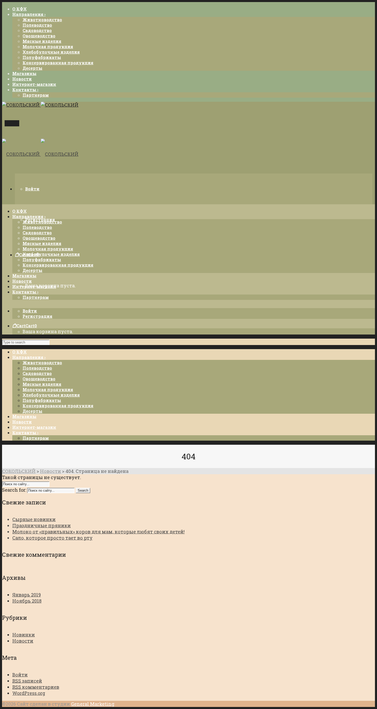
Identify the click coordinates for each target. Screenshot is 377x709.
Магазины (24, 416)
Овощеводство (39, 35)
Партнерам (36, 95)
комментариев (35, 687)
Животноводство (42, 19)
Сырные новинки (34, 519)
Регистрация (37, 316)
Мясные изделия (42, 41)
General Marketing (92, 704)
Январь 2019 (26, 595)
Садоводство (37, 30)
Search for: (14, 490)
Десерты (32, 68)
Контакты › (25, 432)
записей (27, 681)
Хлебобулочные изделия (51, 52)
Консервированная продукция (58, 62)
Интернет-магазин (34, 427)
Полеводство (37, 25)
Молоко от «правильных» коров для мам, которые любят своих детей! (98, 532)
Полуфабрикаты (42, 57)
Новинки (23, 635)
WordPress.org (28, 693)
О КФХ (19, 351)
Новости (22, 421)
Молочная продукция (48, 46)
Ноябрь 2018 (27, 601)
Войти (32, 188)
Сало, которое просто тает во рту (52, 538)
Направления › (29, 357)
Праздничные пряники (41, 525)
